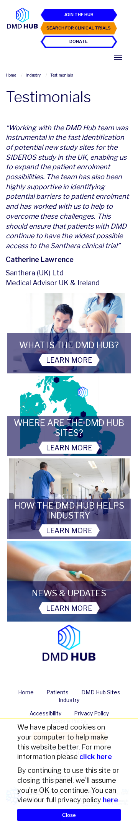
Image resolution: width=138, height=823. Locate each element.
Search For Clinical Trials (78, 28)
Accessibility (45, 713)
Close (69, 815)
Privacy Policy (91, 713)
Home (26, 692)
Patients (57, 692)
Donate (78, 41)
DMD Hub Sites (100, 692)
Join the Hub (79, 14)
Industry (69, 700)
